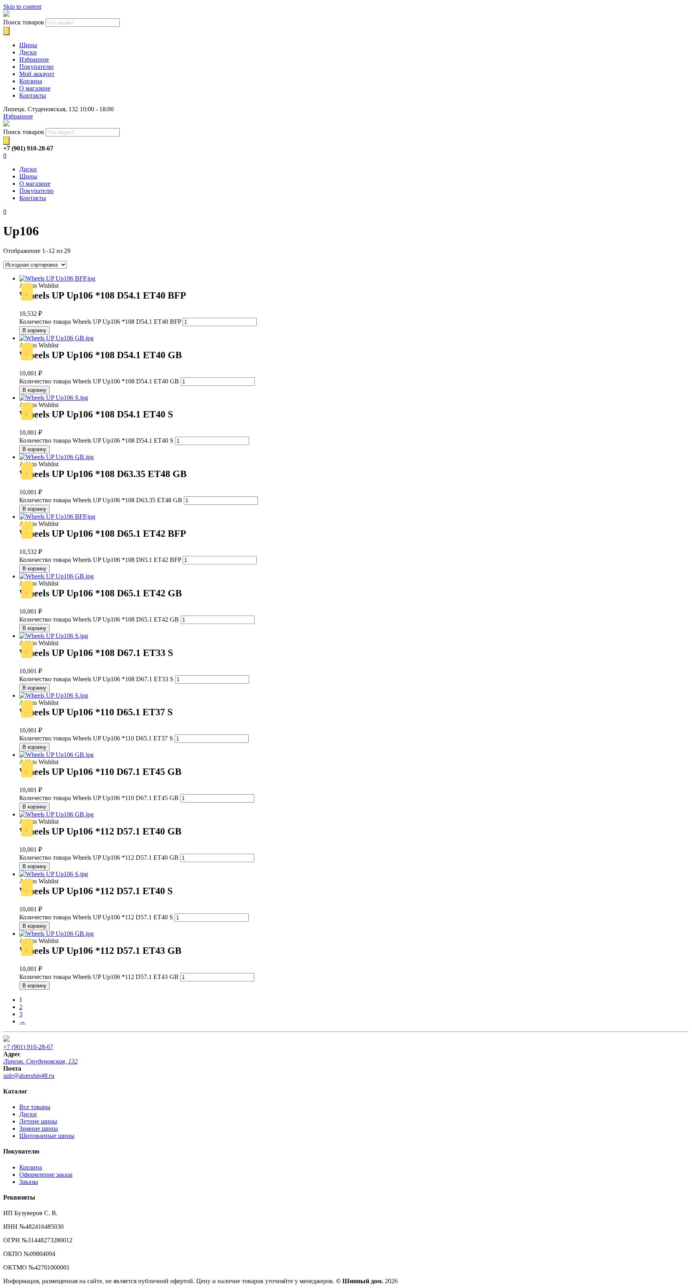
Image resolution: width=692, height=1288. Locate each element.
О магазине (34, 88)
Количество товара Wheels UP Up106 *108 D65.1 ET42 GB (99, 619)
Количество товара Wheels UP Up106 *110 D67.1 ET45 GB (99, 797)
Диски (28, 52)
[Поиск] (6, 31)
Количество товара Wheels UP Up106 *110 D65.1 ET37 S (96, 738)
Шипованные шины (46, 1135)
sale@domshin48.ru (28, 1075)
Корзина (30, 81)
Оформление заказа (45, 1174)
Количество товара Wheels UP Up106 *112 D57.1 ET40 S (96, 917)
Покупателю (36, 66)
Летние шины (38, 1121)
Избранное (34, 59)
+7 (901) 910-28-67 (28, 1046)
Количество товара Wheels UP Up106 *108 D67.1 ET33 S (96, 679)
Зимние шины (38, 1128)
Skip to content (22, 6)
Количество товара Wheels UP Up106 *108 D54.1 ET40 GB (99, 381)
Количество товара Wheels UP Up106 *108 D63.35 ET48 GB (100, 500)
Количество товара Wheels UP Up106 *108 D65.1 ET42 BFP (100, 559)
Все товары (34, 1106)
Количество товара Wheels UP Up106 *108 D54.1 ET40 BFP (100, 321)
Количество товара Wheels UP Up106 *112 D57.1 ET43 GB (99, 976)
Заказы (28, 1181)
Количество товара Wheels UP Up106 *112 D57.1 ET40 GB (99, 857)
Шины (28, 45)
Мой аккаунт (36, 73)
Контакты (32, 95)
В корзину (34, 330)
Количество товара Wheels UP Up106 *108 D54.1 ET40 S (96, 440)
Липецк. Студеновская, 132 (40, 1061)
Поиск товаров (23, 22)
